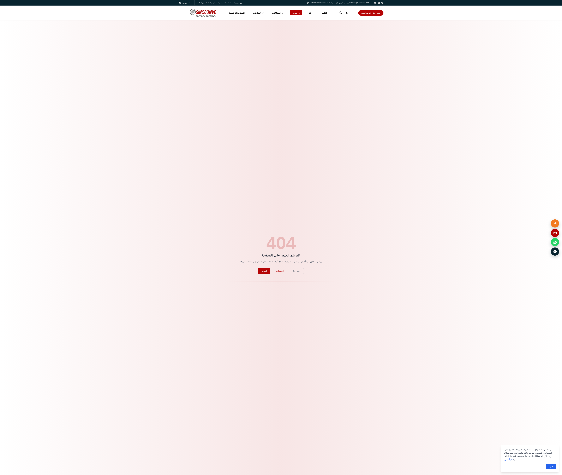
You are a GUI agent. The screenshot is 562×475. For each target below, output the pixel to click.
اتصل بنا (296, 271)
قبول (551, 466)
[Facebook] (382, 3)
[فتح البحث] (341, 13)
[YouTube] (375, 3)
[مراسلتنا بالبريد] (555, 233)
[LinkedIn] (379, 3)
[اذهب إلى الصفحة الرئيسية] (203, 13)
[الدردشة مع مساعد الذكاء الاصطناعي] (555, 251)
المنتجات (280, 271)
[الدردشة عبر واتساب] (555, 242)
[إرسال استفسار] (555, 223)
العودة (264, 271)
